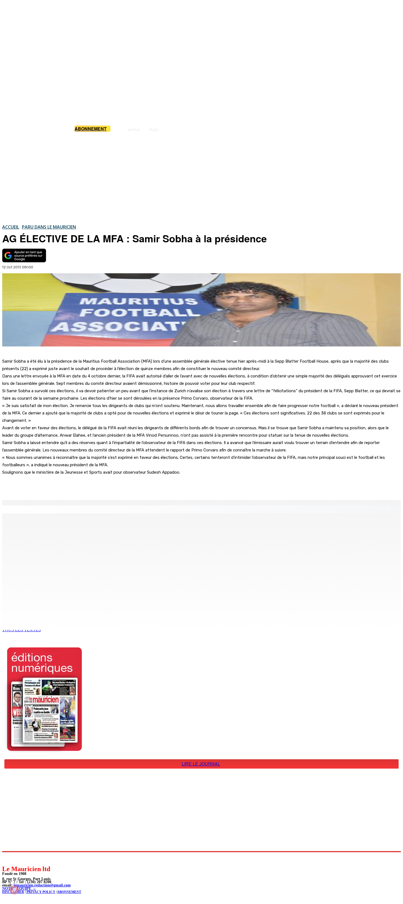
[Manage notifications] (14, 889)
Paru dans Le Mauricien (49, 227)
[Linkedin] (31, 858)
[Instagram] (19, 858)
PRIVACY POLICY (40, 892)
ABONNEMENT (69, 892)
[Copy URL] (96, 486)
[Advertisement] (201, 178)
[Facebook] (57, 486)
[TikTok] (44, 858)
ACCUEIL (10, 227)
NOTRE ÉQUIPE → (19, 888)
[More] (116, 486)
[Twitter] (77, 486)
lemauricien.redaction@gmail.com (42, 885)
